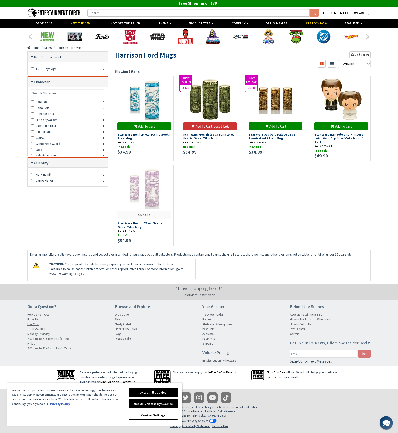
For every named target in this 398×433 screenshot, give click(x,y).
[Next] (368, 36)
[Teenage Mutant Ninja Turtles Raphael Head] (296, 36)
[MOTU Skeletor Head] (213, 36)
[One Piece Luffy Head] (268, 36)
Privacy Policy (60, 404)
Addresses (208, 334)
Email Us (32, 319)
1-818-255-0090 (36, 329)
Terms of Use (220, 426)
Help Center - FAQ (38, 315)
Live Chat (33, 324)
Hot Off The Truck (125, 23)
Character (42, 82)
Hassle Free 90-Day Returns (219, 372)
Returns (207, 319)
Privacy (175, 426)
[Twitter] (186, 397)
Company (239, 23)
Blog (118, 334)
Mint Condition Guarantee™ (117, 382)
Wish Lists (208, 329)
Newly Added (80, 23)
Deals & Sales (276, 23)
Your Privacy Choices (195, 421)
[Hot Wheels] (351, 36)
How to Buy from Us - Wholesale (310, 319)
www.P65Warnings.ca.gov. (67, 274)
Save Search (360, 54)
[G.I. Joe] (240, 36)
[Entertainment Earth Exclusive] (75, 36)
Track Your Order (212, 315)
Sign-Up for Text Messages (311, 361)
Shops (119, 319)
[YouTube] (212, 397)
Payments (208, 339)
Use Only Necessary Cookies (153, 404)
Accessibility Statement (196, 426)
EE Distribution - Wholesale (219, 361)
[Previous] (30, 36)
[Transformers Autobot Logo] (130, 36)
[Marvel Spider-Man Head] (185, 36)
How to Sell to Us (300, 324)
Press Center (297, 329)
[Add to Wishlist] (168, 82)
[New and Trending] (47, 36)
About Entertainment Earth (306, 315)
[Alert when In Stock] (168, 179)
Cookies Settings (153, 415)
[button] (386, 423)
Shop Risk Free (276, 372)
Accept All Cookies (153, 393)
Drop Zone (122, 315)
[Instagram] (199, 397)
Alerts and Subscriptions (217, 324)
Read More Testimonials (199, 295)
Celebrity (41, 162)
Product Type (199, 23)
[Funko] (102, 36)
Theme (163, 23)
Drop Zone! (44, 23)
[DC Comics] (323, 36)
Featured (352, 23)
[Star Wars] (157, 36)
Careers (294, 334)
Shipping (207, 344)
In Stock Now (316, 23)
